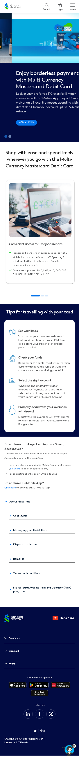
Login (60, 8)
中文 (42, 730)
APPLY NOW (14, 122)
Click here (10, 487)
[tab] (35, 295)
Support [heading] (14, 651)
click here (15, 468)
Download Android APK (39, 693)
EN (35, 730)
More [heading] (12, 663)
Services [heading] (14, 638)
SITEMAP (22, 742)
